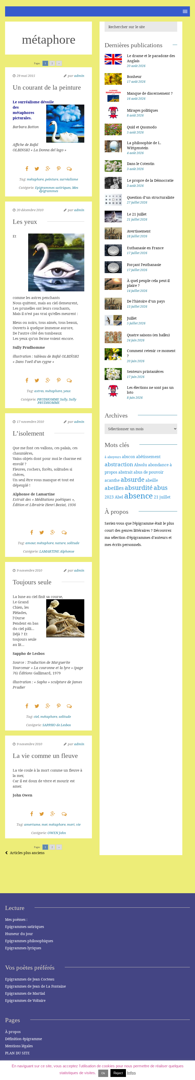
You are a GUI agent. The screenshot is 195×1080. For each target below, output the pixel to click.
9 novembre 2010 (29, 570)
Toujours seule (32, 582)
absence (138, 496)
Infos (131, 1073)
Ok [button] (103, 1073)
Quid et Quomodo (142, 127)
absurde (132, 479)
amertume (32, 824)
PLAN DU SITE (17, 1053)
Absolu (140, 465)
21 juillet (162, 497)
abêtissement (148, 456)
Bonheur (134, 76)
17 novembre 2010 (30, 421)
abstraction (119, 464)
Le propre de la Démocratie (150, 180)
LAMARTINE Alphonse (56, 551)
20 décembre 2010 (30, 210)
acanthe (112, 480)
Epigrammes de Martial (25, 993)
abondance (158, 465)
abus (161, 487)
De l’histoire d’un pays (146, 301)
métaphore (35, 179)
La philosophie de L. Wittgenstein (144, 145)
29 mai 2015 (26, 75)
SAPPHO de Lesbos (56, 725)
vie (78, 824)
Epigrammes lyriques (23, 947)
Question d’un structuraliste (150, 197)
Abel (119, 497)
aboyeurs (114, 457)
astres (39, 391)
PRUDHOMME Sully (52, 399)
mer (44, 824)
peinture (51, 179)
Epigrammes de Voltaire (25, 1000)
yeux (67, 391)
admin (79, 75)
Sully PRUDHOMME (57, 401)
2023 (109, 497)
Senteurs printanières (145, 371)
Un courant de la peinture (47, 87)
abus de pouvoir (149, 472)
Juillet (132, 318)
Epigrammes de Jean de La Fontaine (35, 986)
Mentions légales (19, 1045)
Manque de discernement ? (150, 93)
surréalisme (69, 179)
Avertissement (139, 231)
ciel (36, 716)
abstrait (125, 472)
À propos (13, 1031)
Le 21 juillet (137, 214)
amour (30, 543)
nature (60, 543)
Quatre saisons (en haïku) (148, 335)
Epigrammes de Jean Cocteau (29, 979)
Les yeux (25, 221)
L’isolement (28, 433)
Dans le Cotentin (140, 163)
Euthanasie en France (145, 247)
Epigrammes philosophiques (29, 940)
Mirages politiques (142, 110)
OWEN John (56, 832)
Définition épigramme (23, 1038)
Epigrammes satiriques (53, 187)
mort (71, 824)
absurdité (139, 487)
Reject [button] (118, 1073)
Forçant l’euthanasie (144, 264)
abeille (151, 480)
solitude (73, 543)
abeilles (114, 487)
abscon (128, 456)
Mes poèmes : (16, 919)
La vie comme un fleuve (45, 755)
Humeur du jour (19, 933)
